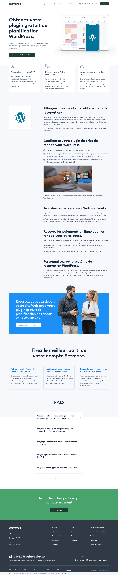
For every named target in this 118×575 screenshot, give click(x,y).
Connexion (95, 3)
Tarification (55, 540)
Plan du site (93, 540)
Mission (54, 527)
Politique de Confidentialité (98, 532)
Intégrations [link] (45, 4)
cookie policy (60, 573)
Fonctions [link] (54, 4)
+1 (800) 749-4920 (84, 4)
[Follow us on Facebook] (10, 538)
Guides (73, 532)
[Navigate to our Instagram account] (13, 538)
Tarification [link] (70, 4)
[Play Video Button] (67, 178)
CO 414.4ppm (28, 570)
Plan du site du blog (96, 544)
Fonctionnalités (56, 536)
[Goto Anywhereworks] (15, 545)
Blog (72, 527)
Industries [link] (62, 4)
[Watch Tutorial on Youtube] (19, 538)
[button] (59, 417)
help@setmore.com (14, 534)
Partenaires (74, 536)
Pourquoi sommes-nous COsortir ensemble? (46, 570)
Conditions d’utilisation (97, 527)
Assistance (74, 540)
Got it (65, 573)
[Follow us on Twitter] (16, 538)
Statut (92, 536)
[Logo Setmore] (15, 4)
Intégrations (55, 532)
